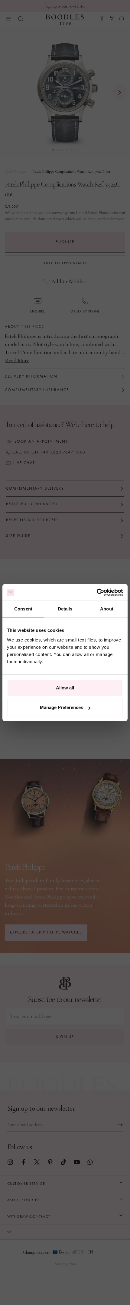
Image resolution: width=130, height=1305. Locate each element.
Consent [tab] (23, 608)
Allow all (65, 687)
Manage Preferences (61, 707)
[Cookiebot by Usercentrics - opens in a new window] (96, 592)
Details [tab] (65, 608)
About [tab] (106, 608)
